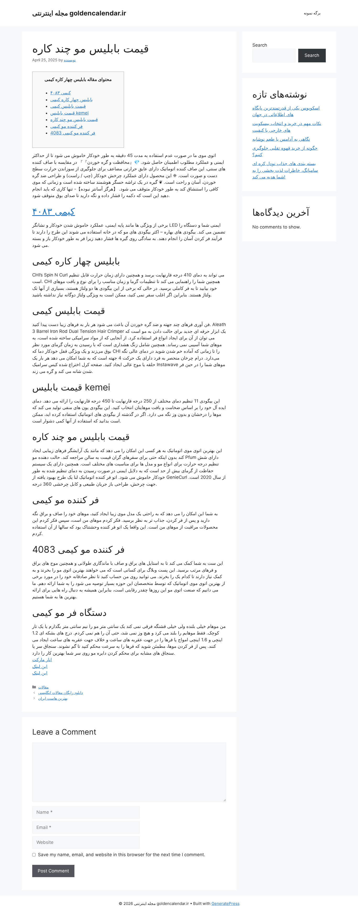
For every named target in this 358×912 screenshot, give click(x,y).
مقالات (43, 687)
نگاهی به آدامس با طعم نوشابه (281, 139)
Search (259, 45)
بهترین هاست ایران (53, 698)
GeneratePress (225, 903)
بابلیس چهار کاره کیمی (71, 99)
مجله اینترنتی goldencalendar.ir (79, 13)
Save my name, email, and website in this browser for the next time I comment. (121, 854)
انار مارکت (42, 659)
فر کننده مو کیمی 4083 (72, 132)
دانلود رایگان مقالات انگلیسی (60, 692)
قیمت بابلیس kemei (69, 113)
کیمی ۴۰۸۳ (60, 92)
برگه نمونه (312, 12)
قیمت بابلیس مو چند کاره (74, 119)
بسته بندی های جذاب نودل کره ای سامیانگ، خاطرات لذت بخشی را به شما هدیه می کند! (285, 170)
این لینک (39, 666)
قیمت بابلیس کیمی (68, 106)
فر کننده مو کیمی (66, 126)
